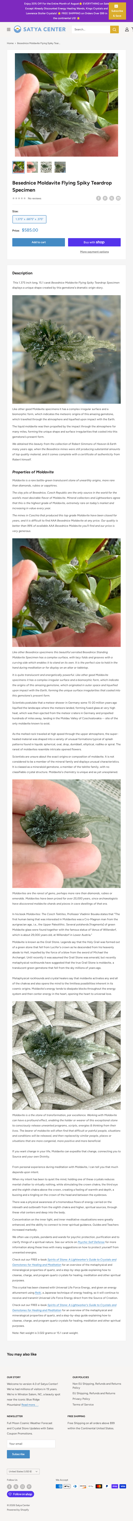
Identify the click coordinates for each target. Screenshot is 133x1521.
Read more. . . (29, 1404)
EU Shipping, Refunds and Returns (94, 1393)
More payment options (94, 251)
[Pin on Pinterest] (105, 198)
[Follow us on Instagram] (22, 1486)
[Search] (114, 29)
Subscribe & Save (117, 13)
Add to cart (39, 242)
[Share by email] (118, 198)
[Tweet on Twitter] (111, 198)
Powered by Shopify (18, 1509)
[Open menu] (8, 29)
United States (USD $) (20, 1471)
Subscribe (18, 1454)
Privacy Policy (81, 1398)
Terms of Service (83, 1404)
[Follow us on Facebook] (9, 1486)
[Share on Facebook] (98, 198)
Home (10, 43)
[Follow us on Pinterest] (29, 1486)
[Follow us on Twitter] (16, 1486)
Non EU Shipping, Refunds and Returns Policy (97, 1385)
